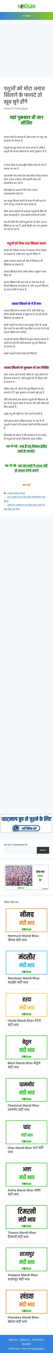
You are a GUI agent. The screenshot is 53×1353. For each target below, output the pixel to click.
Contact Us (24, 1339)
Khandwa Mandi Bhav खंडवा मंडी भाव (23, 1320)
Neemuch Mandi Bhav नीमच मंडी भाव (23, 938)
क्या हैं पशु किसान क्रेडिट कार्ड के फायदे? (32, 449)
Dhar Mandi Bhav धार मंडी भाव (25, 1150)
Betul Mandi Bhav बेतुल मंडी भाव (24, 1065)
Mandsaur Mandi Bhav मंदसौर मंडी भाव (24, 980)
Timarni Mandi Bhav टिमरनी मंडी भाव (22, 1235)
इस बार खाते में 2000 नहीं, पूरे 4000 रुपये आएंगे (31, 468)
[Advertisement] (26, 49)
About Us (13, 1339)
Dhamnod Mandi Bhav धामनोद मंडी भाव (23, 1108)
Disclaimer (26, 1344)
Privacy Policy (38, 1339)
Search (43, 850)
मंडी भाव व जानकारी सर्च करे (16, 845)
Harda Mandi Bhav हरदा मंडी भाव (24, 1023)
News (22, 493)
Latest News (13, 493)
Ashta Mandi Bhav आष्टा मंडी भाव (24, 1192)
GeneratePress (38, 1348)
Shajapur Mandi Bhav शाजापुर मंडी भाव (23, 1277)
